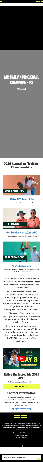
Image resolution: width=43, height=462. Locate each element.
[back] (1, 1)
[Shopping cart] (39, 1)
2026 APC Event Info (21, 199)
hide (39, 458)
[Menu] (42, 1)
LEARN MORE (21, 386)
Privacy (19, 445)
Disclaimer (26, 445)
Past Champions (21, 266)
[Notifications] (37, 1)
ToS (14, 445)
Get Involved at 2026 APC (21, 232)
